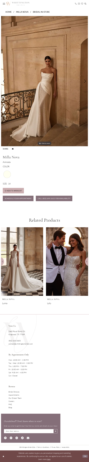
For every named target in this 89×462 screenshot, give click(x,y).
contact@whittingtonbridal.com (21, 344)
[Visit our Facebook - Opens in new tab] (11, 437)
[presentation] (22, 261)
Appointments (14, 395)
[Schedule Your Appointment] (79, 4)
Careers (11, 401)
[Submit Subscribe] (55, 431)
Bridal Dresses (14, 392)
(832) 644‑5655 (15, 340)
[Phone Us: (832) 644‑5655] (75, 4)
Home (8, 11)
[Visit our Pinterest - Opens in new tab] (5, 437)
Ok (85, 456)
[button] (4, 4)
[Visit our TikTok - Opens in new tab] (22, 437)
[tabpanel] (44, 81)
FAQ (10, 404)
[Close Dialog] (3, 456)
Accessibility (66, 447)
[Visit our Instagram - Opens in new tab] (16, 437)
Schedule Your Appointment (18, 198)
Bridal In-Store (41, 11)
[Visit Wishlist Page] (82, 4)
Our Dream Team (15, 398)
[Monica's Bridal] (17, 3)
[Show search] (85, 4)
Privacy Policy (56, 447)
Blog (10, 407)
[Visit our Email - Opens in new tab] (28, 437)
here (48, 459)
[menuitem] (4, 4)
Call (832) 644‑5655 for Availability (54, 198)
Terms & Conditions (43, 447)
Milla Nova (22, 11)
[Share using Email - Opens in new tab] (13, 149)
